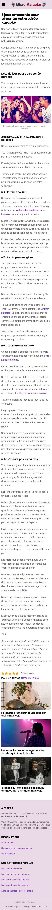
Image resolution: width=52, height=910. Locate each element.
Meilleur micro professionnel (14, 885)
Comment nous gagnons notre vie (17, 848)
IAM (25, 590)
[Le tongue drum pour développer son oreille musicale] (26, 695)
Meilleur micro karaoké (12, 868)
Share (5, 99)
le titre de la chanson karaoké (32, 393)
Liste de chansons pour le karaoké (17, 891)
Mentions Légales (13, 907)
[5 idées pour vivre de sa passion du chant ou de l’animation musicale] (26, 770)
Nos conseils (30, 677)
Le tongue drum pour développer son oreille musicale (23, 714)
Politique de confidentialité (35, 907)
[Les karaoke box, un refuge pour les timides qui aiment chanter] (26, 733)
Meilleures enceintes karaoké (15, 879)
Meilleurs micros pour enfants (15, 874)
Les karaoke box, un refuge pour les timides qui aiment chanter (22, 751)
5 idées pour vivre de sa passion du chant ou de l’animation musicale (22, 789)
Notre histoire (7, 842)
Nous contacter (8, 853)
